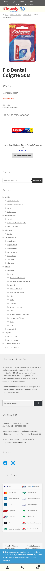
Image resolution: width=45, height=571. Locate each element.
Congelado (13, 285)
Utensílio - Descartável (13, 344)
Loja (13, 2)
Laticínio (13, 303)
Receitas (21, 2)
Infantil (7, 267)
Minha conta (7, 567)
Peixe (12, 322)
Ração (9, 234)
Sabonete (10, 259)
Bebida (7, 197)
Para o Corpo (11, 256)
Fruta (12, 300)
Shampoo (10, 263)
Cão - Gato (8, 230)
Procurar (22, 567)
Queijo (12, 325)
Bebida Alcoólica (10, 215)
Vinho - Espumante (13, 226)
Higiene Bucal (27, 15)
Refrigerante (11, 212)
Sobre (31, 2)
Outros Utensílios (13, 347)
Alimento (10, 270)
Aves (11, 274)
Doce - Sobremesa (16, 289)
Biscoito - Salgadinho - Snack (20, 281)
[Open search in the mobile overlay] (23, 180)
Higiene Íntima (12, 248)
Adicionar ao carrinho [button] (22, 155)
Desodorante (11, 241)
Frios (11, 296)
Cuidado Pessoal (15, 15)
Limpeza (8, 333)
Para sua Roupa (12, 340)
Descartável (11, 329)
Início (6, 2)
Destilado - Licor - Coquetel (16, 223)
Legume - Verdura (16, 307)
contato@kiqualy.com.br (17, 442)
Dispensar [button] (6, 560)
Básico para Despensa (17, 278)
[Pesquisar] (38, 403)
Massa (12, 311)
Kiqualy (8, 546)
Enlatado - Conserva (17, 292)
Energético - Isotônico (14, 204)
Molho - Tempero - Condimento (20, 314)
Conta (7, 4)
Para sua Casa (12, 336)
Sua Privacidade (29, 4)
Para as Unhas (12, 252)
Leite (9, 208)
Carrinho (17, 4)
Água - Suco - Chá (13, 201)
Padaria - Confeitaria (17, 318)
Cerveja (9, 219)
